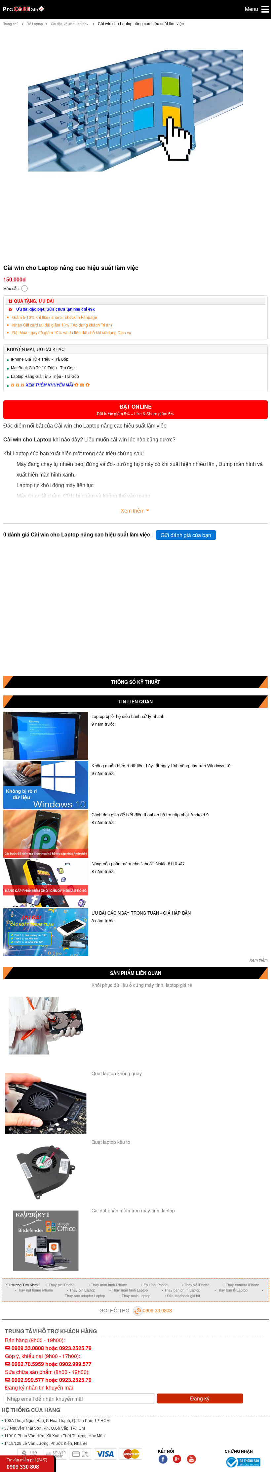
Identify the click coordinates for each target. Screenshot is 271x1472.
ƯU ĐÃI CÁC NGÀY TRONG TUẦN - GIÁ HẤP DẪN (141, 913)
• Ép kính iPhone (154, 1284)
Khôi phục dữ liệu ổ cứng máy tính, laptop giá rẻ (142, 985)
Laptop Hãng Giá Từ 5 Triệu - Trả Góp (45, 376)
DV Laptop (34, 24)
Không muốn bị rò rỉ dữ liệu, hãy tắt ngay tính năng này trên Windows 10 (161, 765)
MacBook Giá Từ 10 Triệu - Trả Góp (43, 368)
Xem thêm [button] (132, 511)
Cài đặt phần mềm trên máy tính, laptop (133, 1210)
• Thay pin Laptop (81, 1290)
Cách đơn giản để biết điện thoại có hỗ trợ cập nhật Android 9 (150, 814)
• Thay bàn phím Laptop (181, 1290)
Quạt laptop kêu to (111, 1142)
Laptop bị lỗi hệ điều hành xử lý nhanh (128, 716)
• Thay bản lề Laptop (231, 1290)
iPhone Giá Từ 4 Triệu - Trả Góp (39, 359)
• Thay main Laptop (134, 1295)
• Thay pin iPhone (60, 1284)
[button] (135, 409)
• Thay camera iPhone (241, 1284)
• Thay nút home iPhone (34, 1290)
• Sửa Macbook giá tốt (182, 1295)
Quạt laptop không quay (117, 1073)
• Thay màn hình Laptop (128, 1290)
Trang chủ (11, 24)
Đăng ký (200, 1398)
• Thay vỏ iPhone (195, 1284)
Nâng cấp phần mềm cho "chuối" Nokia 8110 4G (138, 863)
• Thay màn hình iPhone (108, 1284)
